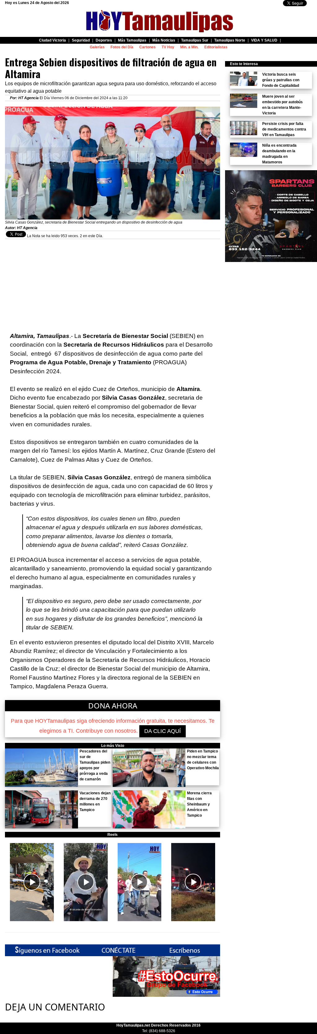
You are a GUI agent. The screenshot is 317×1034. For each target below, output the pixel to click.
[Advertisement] (112, 282)
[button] (32, 882)
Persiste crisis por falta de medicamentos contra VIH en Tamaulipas (284, 129)
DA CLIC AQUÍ (162, 731)
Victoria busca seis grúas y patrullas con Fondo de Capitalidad (280, 80)
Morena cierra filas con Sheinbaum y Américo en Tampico (199, 804)
